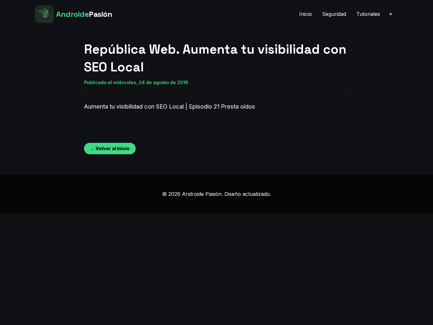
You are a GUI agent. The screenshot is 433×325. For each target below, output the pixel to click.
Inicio (305, 14)
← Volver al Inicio (110, 148)
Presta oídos (238, 106)
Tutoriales (368, 14)
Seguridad (334, 14)
